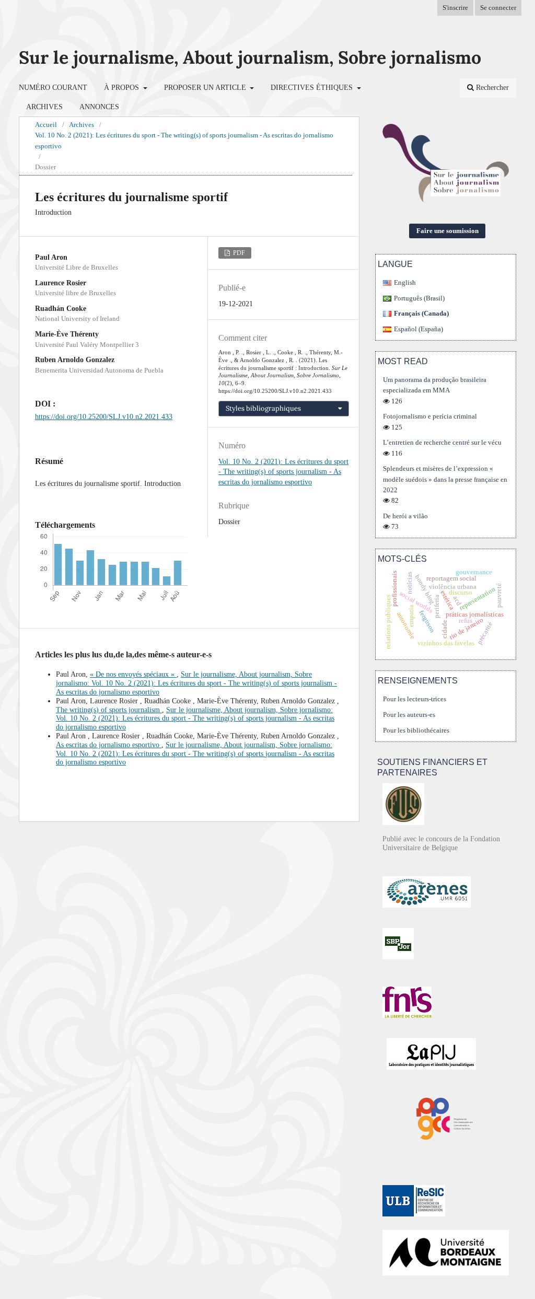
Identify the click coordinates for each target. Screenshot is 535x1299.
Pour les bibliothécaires (416, 730)
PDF (238, 253)
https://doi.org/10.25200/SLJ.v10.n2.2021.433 (103, 417)
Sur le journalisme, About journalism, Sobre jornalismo (250, 57)
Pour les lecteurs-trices (414, 699)
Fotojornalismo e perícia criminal (430, 416)
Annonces (99, 107)
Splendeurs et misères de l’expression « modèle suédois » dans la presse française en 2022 (445, 479)
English (405, 282)
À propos (122, 87)
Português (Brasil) (419, 298)
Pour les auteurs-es (409, 714)
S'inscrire (455, 7)
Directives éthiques (313, 87)
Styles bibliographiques (263, 408)
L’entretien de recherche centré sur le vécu (442, 442)
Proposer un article (206, 87)
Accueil (46, 125)
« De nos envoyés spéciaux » (133, 674)
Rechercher (491, 87)
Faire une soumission (447, 231)
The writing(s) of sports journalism (109, 710)
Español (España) (418, 329)
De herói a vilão (405, 516)
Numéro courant (53, 87)
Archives (44, 107)
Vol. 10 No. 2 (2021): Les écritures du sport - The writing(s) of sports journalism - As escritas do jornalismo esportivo (184, 140)
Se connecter (498, 7)
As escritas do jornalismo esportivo (108, 745)
